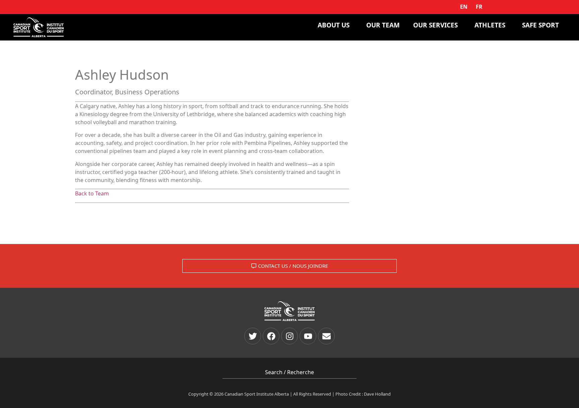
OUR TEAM (383, 25)
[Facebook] (271, 336)
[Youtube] (308, 336)
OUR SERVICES (435, 25)
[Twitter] (252, 336)
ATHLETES (489, 25)
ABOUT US (333, 25)
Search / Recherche (289, 372)
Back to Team (92, 193)
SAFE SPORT (540, 25)
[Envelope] (326, 336)
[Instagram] (289, 336)
